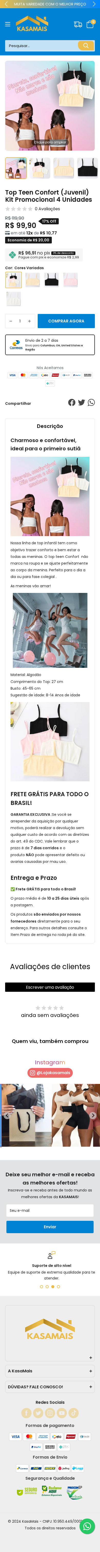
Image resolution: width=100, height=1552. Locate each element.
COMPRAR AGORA (66, 321)
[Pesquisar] (86, 45)
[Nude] (32, 280)
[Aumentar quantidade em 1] (29, 321)
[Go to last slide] (7, 1115)
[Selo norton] (27, 1495)
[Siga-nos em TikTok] (73, 1413)
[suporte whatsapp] (87, 1526)
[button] (90, 24)
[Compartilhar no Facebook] (71, 403)
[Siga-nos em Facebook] (26, 1413)
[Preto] (51, 280)
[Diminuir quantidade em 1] (10, 321)
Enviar (50, 1227)
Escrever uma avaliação (50, 987)
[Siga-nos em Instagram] (50, 1413)
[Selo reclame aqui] (52, 1495)
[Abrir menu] (7, 24)
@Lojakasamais (53, 1073)
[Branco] (13, 299)
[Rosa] (70, 280)
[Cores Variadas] (13, 280)
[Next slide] (92, 1115)
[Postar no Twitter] (81, 403)
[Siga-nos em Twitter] (38, 1413)
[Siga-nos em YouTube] (62, 1413)
